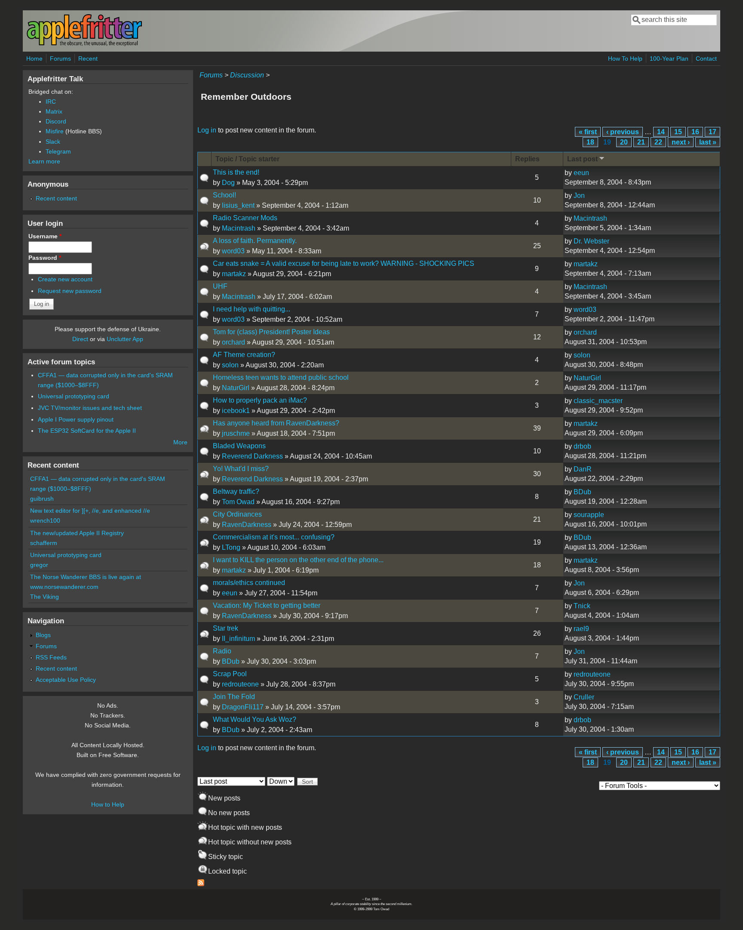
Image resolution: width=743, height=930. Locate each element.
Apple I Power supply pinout (76, 419)
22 (658, 142)
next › (681, 142)
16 (695, 131)
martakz (234, 273)
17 (712, 131)
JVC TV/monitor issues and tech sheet (90, 407)
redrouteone (240, 684)
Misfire (55, 131)
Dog (228, 182)
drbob (582, 446)
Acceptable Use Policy (66, 679)
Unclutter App (125, 339)
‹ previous (622, 131)
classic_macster (598, 400)
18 (590, 142)
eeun (581, 172)
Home (34, 58)
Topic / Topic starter (247, 159)
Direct (80, 339)
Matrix (54, 111)
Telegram (58, 151)
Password (44, 257)
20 (624, 142)
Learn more (44, 161)
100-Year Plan (669, 58)
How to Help (107, 804)
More (180, 442)
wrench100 (45, 520)
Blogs (43, 634)
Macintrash (238, 228)
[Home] (84, 44)
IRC (51, 101)
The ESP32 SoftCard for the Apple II (87, 430)
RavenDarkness (246, 524)
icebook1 (236, 410)
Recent (88, 58)
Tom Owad (238, 501)
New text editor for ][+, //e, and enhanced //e (90, 510)
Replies (527, 159)
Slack (53, 141)
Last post (582, 159)
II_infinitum (238, 638)
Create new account (65, 279)
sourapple (589, 514)
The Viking (44, 596)
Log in (206, 130)
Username (44, 236)
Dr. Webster (591, 241)
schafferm (43, 542)
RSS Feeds (51, 657)
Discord (56, 121)
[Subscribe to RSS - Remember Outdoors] (200, 883)
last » (707, 142)
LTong (231, 547)
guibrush (42, 498)
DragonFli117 (243, 707)
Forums (60, 58)
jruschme (236, 433)
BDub (582, 492)
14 (661, 131)
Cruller (584, 697)
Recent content (56, 198)
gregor (39, 564)
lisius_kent (238, 205)
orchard (233, 342)
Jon (579, 195)
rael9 (581, 628)
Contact (706, 58)
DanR (583, 469)
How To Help (625, 58)
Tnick (582, 606)
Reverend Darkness (252, 456)
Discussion (247, 75)
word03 (233, 251)
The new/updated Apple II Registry (77, 533)
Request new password (69, 290)
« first (588, 131)
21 (641, 142)
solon (230, 365)
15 (678, 131)
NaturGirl (235, 387)
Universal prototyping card (73, 396)
